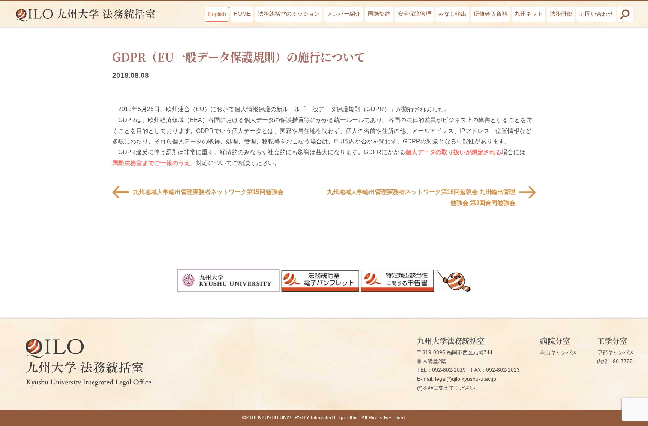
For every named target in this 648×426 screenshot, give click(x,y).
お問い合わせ (596, 13)
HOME (242, 13)
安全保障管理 (414, 13)
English (217, 14)
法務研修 (561, 13)
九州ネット (528, 13)
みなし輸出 (452, 13)
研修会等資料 (490, 13)
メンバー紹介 (344, 13)
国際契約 (379, 13)
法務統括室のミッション (289, 13)
